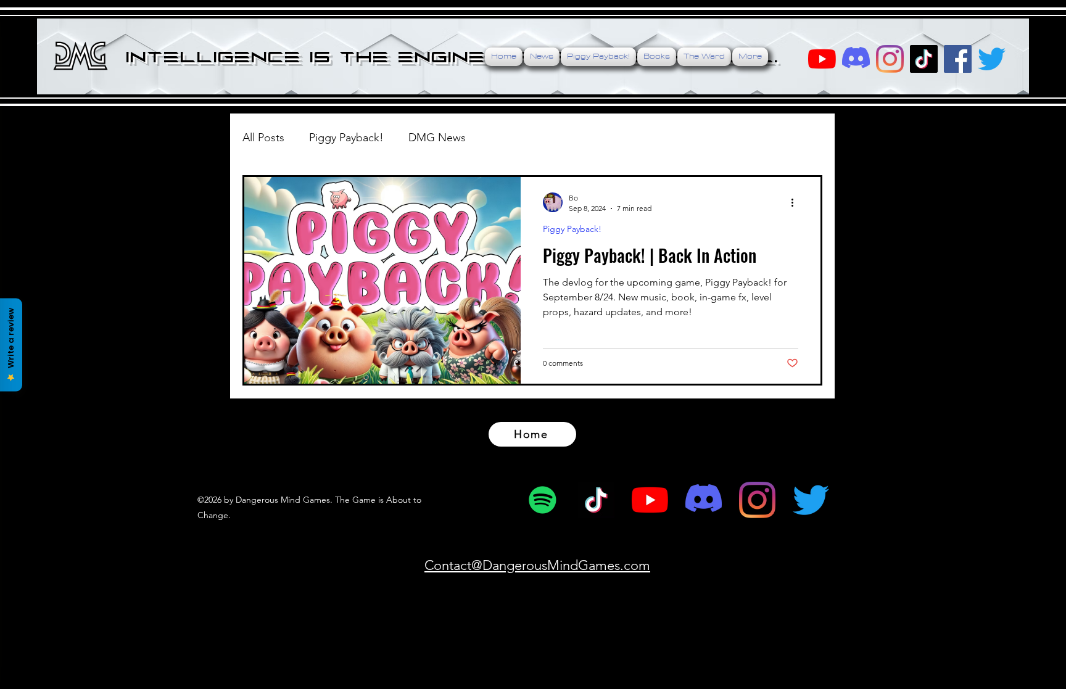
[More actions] (796, 202)
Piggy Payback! (346, 137)
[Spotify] (542, 500)
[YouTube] (822, 59)
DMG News (437, 137)
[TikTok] (924, 59)
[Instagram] (757, 500)
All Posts (263, 137)
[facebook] (958, 59)
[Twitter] (992, 59)
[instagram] (890, 59)
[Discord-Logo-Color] (856, 59)
